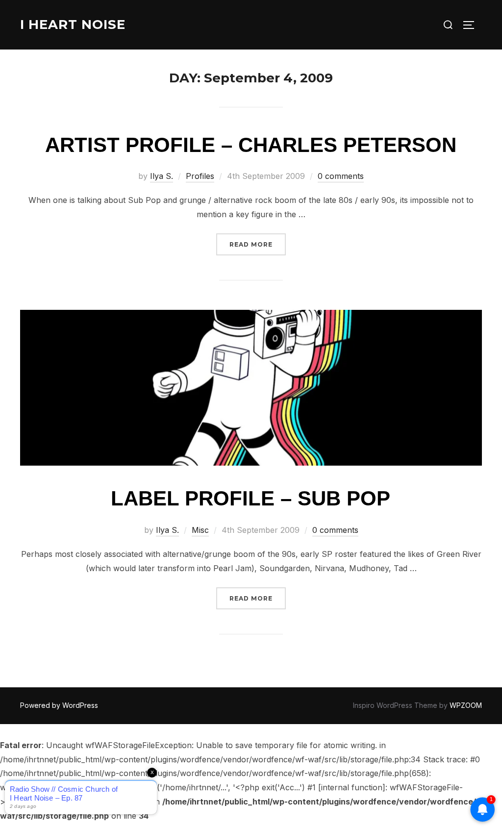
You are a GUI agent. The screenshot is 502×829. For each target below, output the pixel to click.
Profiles (200, 176)
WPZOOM (466, 705)
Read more (257, 244)
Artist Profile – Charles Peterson (250, 144)
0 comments (341, 176)
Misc (200, 530)
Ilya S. (161, 176)
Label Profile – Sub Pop (250, 498)
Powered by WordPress (59, 705)
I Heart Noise (73, 24)
